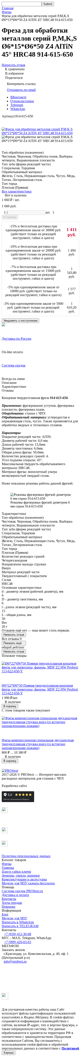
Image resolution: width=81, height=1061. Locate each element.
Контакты (9, 899)
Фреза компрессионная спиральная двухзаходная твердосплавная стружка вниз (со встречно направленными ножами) (38, 744)
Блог (5, 914)
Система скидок (13, 365)
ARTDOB (35, 786)
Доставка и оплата (15, 895)
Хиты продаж (12, 903)
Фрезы (6, 12)
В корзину (9, 217)
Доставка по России (16, 338)
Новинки (8, 906)
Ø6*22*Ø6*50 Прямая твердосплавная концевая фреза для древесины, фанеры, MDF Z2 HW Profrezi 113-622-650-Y (40, 689)
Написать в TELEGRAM (20, 926)
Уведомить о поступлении (20, 320)
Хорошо (8, 1052)
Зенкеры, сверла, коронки (21, 875)
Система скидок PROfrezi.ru (22, 891)
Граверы (8, 868)
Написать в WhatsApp (18, 922)
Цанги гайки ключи (16, 871)
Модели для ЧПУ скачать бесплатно (28, 883)
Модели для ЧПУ (14, 918)
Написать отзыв (13, 634)
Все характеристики (17, 191)
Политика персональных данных (26, 856)
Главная (7, 8)
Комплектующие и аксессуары (24, 879)
